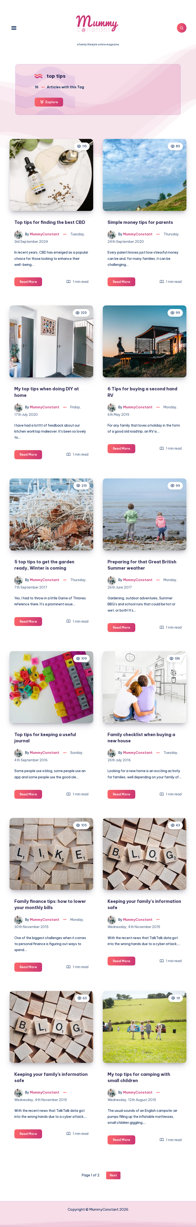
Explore (51, 102)
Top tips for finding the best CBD (49, 222)
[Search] (181, 28)
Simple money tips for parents (140, 222)
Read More (31, 283)
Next (113, 1175)
